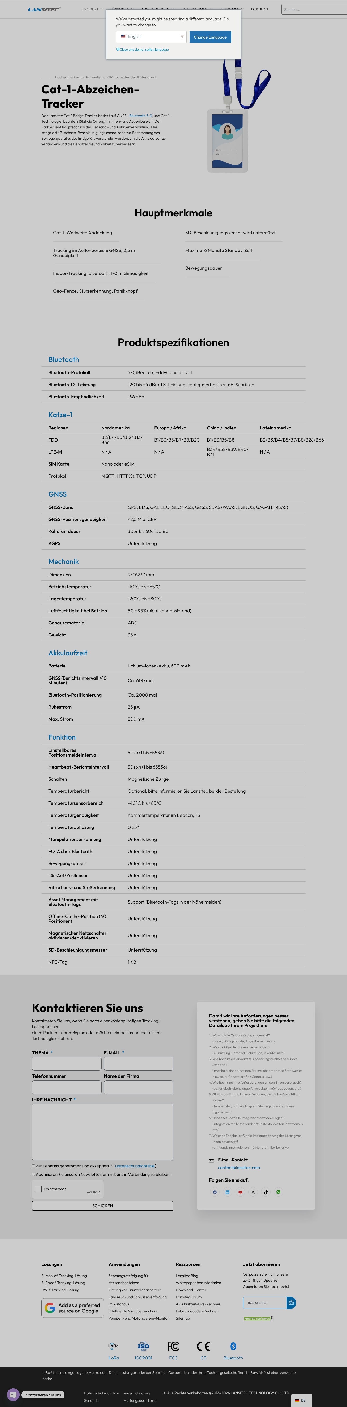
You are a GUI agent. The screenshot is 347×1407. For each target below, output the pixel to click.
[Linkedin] (227, 1192)
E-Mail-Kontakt (233, 1159)
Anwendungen (124, 1264)
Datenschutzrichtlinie (135, 1166)
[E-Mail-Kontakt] (211, 1160)
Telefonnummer (49, 1076)
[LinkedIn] (240, 1192)
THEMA (41, 1053)
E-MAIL (112, 1053)
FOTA (54, 851)
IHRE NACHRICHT (52, 1100)
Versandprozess (137, 1393)
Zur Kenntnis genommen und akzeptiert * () (96, 1166)
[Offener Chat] (13, 1394)
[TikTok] (266, 1192)
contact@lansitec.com (239, 1167)
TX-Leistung (83, 384)
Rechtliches (53, 1393)
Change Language (210, 36)
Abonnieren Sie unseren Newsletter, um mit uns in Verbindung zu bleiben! (103, 1174)
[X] (253, 1192)
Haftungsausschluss (140, 1400)
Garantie (91, 1400)
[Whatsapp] (278, 1192)
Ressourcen (188, 1264)
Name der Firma (121, 1076)
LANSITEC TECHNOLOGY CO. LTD (260, 1392)
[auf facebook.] (215, 1192)
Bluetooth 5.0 (140, 115)
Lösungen (51, 1264)
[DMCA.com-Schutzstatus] (258, 1319)
